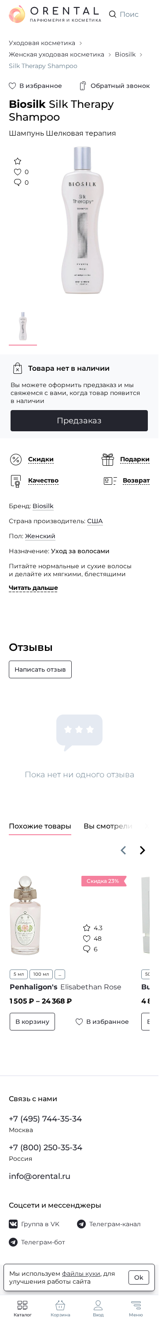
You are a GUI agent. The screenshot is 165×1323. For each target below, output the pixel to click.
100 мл (41, 967)
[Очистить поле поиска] (142, 14)
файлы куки (81, 1273)
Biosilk (43, 499)
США (95, 514)
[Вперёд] (143, 843)
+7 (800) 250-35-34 (45, 1147)
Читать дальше (33, 581)
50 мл (146, 967)
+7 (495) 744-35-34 (45, 1119)
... (60, 967)
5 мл (19, 967)
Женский (40, 529)
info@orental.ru (39, 1176)
